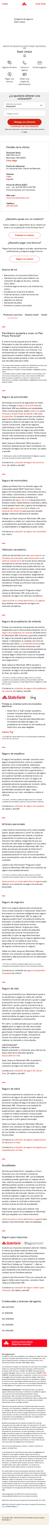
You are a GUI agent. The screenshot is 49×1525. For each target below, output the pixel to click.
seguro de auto (22, 500)
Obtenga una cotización (24, 122)
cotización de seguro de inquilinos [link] (29, 806)
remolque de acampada (12, 558)
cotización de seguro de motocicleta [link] (30, 532)
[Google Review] (24, 55)
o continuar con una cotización (24, 126)
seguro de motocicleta (19, 508)
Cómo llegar (11, 161)
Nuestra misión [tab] (32, 315)
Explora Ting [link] (7, 732)
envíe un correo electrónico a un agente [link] (27, 601)
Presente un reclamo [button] (24, 235)
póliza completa (42, 1375)
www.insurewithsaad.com (17, 198)
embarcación (34, 558)
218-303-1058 (12, 206)
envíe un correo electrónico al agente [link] (25, 881)
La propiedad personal (30, 644)
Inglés (8, 176)
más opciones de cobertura (21, 509)
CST (24, 185)
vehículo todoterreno (11, 561)
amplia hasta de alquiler (22, 414)
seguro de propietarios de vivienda (17, 633)
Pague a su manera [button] (24, 259)
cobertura (34, 411)
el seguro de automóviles (28, 405)
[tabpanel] (24, 177)
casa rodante (35, 555)
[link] (39, 66)
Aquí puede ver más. (11, 1056)
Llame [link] (4, 601)
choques (6, 414)
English (5, 4)
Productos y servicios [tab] (12, 315)
